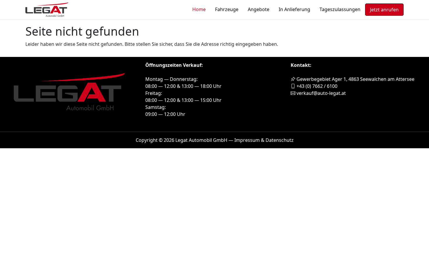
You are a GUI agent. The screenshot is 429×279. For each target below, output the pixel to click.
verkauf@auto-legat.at (320, 93)
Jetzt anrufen (384, 9)
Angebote (258, 9)
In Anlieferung (294, 9)
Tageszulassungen (340, 9)
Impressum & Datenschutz (264, 140)
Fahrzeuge (226, 9)
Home (199, 9)
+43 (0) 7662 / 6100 (316, 86)
